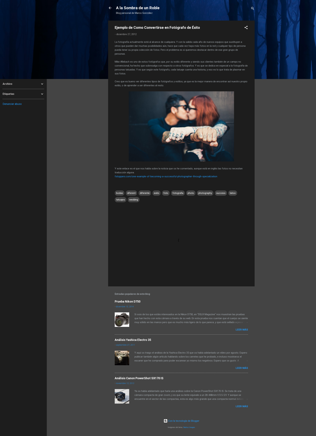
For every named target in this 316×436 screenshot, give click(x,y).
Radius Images (189, 427)
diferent (131, 193)
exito (156, 193)
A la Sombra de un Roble (137, 8)
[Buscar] (253, 9)
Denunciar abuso (12, 104)
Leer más (242, 329)
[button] (246, 28)
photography (205, 193)
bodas (119, 193)
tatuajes (120, 199)
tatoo (233, 193)
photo (191, 193)
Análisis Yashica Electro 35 (133, 340)
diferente (145, 193)
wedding (133, 199)
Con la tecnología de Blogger (183, 420)
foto (165, 193)
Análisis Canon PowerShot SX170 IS (139, 378)
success (220, 193)
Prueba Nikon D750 (127, 301)
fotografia (177, 193)
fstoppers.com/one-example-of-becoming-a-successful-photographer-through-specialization (166, 176)
